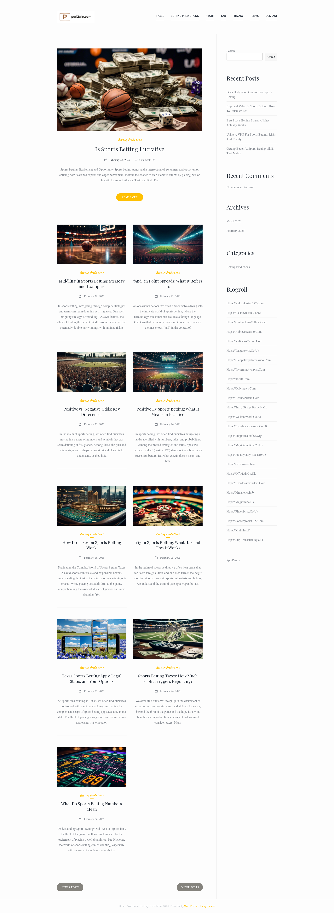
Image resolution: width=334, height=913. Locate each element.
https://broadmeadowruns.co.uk (247, 426)
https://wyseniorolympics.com (246, 369)
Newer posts (70, 887)
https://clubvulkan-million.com (246, 322)
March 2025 (234, 221)
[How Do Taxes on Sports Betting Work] (92, 506)
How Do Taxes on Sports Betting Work (91, 545)
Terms (254, 16)
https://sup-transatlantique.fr (245, 540)
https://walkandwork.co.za (244, 417)
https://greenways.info (241, 464)
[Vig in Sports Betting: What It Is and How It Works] (168, 506)
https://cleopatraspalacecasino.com (249, 360)
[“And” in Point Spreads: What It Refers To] (168, 244)
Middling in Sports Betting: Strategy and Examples (92, 283)
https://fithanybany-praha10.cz (246, 454)
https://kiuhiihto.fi (238, 530)
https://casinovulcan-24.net (244, 313)
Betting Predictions (185, 16)
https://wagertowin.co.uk (243, 350)
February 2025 (236, 230)
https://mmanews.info (240, 492)
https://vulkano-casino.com (244, 341)
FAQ (223, 16)
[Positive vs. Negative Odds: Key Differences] (92, 372)
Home (160, 16)
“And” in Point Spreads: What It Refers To (167, 283)
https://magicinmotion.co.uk (245, 445)
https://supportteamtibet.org (244, 436)
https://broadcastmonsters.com (246, 483)
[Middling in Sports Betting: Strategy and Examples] (92, 244)
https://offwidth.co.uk (241, 473)
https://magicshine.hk (240, 502)
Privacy (238, 16)
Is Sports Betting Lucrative (129, 149)
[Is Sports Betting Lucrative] (130, 89)
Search (231, 51)
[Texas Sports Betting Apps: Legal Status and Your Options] (92, 639)
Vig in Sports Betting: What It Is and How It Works (167, 545)
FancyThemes (207, 906)
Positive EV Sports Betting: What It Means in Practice (167, 411)
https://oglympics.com (241, 388)
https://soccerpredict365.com (245, 521)
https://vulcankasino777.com (245, 303)
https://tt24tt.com (238, 379)
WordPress (190, 906)
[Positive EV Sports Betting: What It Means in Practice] (168, 372)
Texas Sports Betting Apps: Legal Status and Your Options (91, 678)
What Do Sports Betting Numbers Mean (91, 806)
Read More (132, 198)
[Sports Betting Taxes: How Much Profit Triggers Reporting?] (168, 639)
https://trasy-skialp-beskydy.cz (247, 407)
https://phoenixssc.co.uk (242, 511)
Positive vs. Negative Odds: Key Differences (91, 411)
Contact (271, 16)
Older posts (190, 887)
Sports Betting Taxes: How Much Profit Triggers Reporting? (168, 678)
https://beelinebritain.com (243, 398)
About (210, 16)
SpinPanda (233, 560)
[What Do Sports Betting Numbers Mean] (92, 767)
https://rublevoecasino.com (244, 331)
